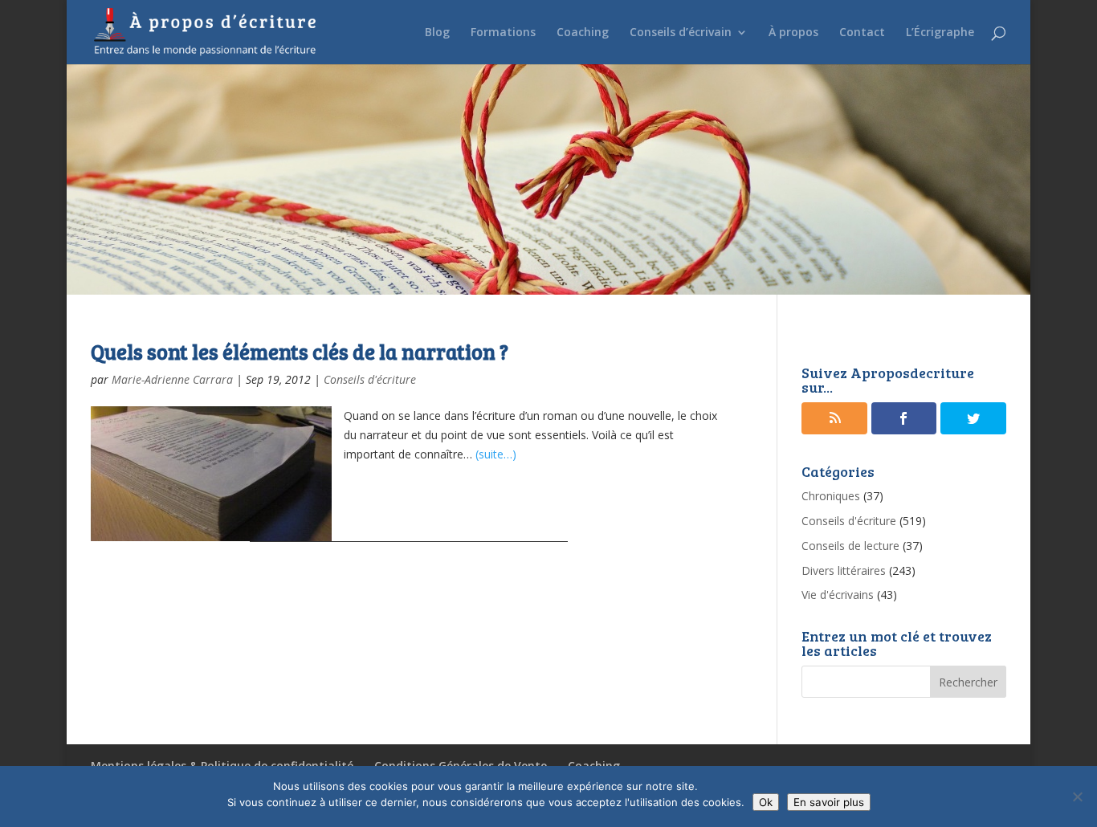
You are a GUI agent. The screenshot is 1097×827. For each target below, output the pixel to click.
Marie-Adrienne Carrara (172, 379)
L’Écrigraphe (940, 32)
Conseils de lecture (850, 545)
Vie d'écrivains (837, 594)
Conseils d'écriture (370, 379)
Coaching (583, 32)
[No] (1077, 796)
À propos (793, 32)
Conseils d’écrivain (681, 32)
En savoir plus (828, 802)
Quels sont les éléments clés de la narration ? (299, 351)
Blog (437, 32)
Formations (503, 32)
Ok (766, 802)
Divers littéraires (843, 570)
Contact (862, 32)
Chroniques (830, 495)
